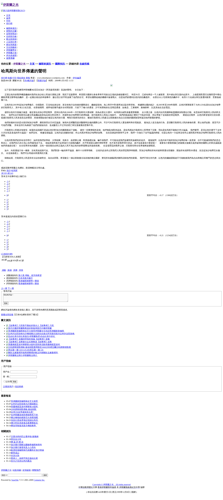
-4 (7, 184)
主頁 (8, 15)
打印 (14, 78)
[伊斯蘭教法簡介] (14, 355)
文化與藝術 (11, 47)
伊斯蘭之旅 (11, 53)
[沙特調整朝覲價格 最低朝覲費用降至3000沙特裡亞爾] (31, 347)
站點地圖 (17, 470)
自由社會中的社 (48, 336)
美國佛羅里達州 (52, 344)
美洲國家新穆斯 (57, 331)
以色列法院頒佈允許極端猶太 (24, 404)
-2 (7, 188)
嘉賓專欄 (10, 58)
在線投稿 (84, 63)
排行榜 (9, 23)
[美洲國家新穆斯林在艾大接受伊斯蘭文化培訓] (28, 331)
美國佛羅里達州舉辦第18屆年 (24, 407)
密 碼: (6, 376)
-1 (7, 191)
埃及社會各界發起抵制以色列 (24, 420)
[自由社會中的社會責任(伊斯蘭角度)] (23, 336)
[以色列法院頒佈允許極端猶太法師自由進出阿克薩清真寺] (33, 334)
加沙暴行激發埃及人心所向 (23, 447)
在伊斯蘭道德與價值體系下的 (24, 415)
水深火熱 (15, 455)
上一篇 (4, 288)
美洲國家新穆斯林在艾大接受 (24, 401)
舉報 (28, 78)
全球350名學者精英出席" (22, 412)
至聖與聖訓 (11, 34)
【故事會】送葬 (44, 342)
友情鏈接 (26, 470)
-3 (7, 186)
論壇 (8, 18)
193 (4, 173)
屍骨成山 (15, 453)
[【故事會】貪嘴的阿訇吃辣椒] (20, 339)
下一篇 (11, 288)
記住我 (9, 381)
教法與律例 (11, 39)
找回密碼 (19, 386)
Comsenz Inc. (39, 480)
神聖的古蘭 (11, 31)
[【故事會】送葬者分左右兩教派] (21, 342)
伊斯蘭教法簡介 (30, 355)
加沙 (9, 170)
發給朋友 (21, 78)
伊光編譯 (77, 78)
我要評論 (42, 80)
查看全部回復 (7, 314)
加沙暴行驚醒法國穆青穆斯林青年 (26, 445)
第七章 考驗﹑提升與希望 (30, 275)
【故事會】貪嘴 (42, 339)
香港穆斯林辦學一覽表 (28, 281)
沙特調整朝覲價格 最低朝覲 (24, 409)
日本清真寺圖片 (25, 278)
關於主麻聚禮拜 (50, 353)
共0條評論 (29, 80)
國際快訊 (60, 63)
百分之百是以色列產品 (21, 461)
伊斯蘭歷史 (11, 50)
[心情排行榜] (7, 254)
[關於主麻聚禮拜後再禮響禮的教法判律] (24, 353)
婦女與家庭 (11, 44)
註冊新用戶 (8, 386)
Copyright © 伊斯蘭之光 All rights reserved (111, 484)
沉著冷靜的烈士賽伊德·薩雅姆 (24, 436)
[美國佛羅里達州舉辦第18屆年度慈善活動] (25, 344)
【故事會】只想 (46, 325)
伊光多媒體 (11, 55)
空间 (8, 21)
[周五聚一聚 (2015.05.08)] (18, 350)
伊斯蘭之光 (19, 63)
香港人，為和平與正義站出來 (24, 458)
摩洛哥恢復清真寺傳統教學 (24, 426)
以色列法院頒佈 (67, 334)
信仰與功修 (11, 36)
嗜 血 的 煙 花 (17, 442)
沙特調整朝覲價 (63, 347)
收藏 (10, 78)
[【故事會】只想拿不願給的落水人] (22, 325)
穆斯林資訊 (11, 28)
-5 (7, 181)
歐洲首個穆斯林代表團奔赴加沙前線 (27, 450)
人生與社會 (11, 42)
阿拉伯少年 (16, 439)
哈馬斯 (14, 170)
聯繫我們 (36, 470)
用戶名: (6, 372)
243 (10, 173)
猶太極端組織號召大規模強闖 (24, 417)
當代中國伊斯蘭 (44, 328)
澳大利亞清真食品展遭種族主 (24, 423)
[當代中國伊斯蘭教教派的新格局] (21, 328)
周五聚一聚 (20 (37, 350)
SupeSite (15, 480)
